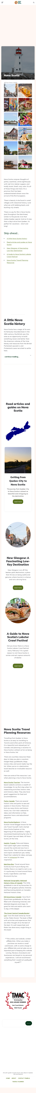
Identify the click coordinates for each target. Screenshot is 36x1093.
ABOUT (14, 1078)
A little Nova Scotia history (17, 239)
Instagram (13, 857)
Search (29, 1023)
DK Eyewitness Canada (12, 897)
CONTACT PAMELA (24, 1078)
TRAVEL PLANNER (18, 1081)
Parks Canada (9, 801)
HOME (8, 1078)
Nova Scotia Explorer (12, 822)
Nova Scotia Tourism (12, 782)
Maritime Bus (9, 864)
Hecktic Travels (10, 843)
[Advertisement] (18, 24)
